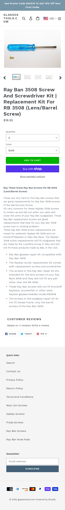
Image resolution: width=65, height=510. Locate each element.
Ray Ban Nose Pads (18, 439)
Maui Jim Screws (16, 405)
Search (10, 362)
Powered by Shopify (46, 499)
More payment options (32, 176)
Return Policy (14, 388)
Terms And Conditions (19, 396)
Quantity (10, 131)
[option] (16, 77)
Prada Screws (14, 422)
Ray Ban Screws (16, 430)
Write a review (40, 325)
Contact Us (13, 371)
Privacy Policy (14, 379)
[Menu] (59, 18)
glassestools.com (11, 18)
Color (9, 144)
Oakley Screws (15, 413)
